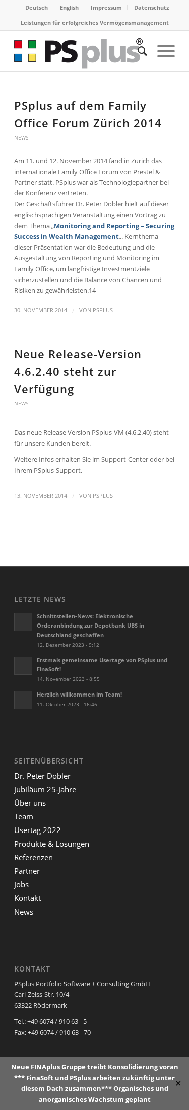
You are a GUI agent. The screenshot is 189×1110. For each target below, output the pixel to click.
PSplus (103, 310)
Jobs (21, 884)
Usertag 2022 (37, 830)
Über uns (30, 803)
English (69, 7)
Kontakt (27, 898)
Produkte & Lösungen (51, 844)
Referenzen (33, 857)
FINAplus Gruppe (58, 1066)
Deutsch (36, 7)
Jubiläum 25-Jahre (45, 789)
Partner (27, 871)
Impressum (106, 7)
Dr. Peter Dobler (42, 776)
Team (23, 816)
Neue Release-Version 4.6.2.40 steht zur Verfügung (78, 371)
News (21, 137)
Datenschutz (151, 7)
